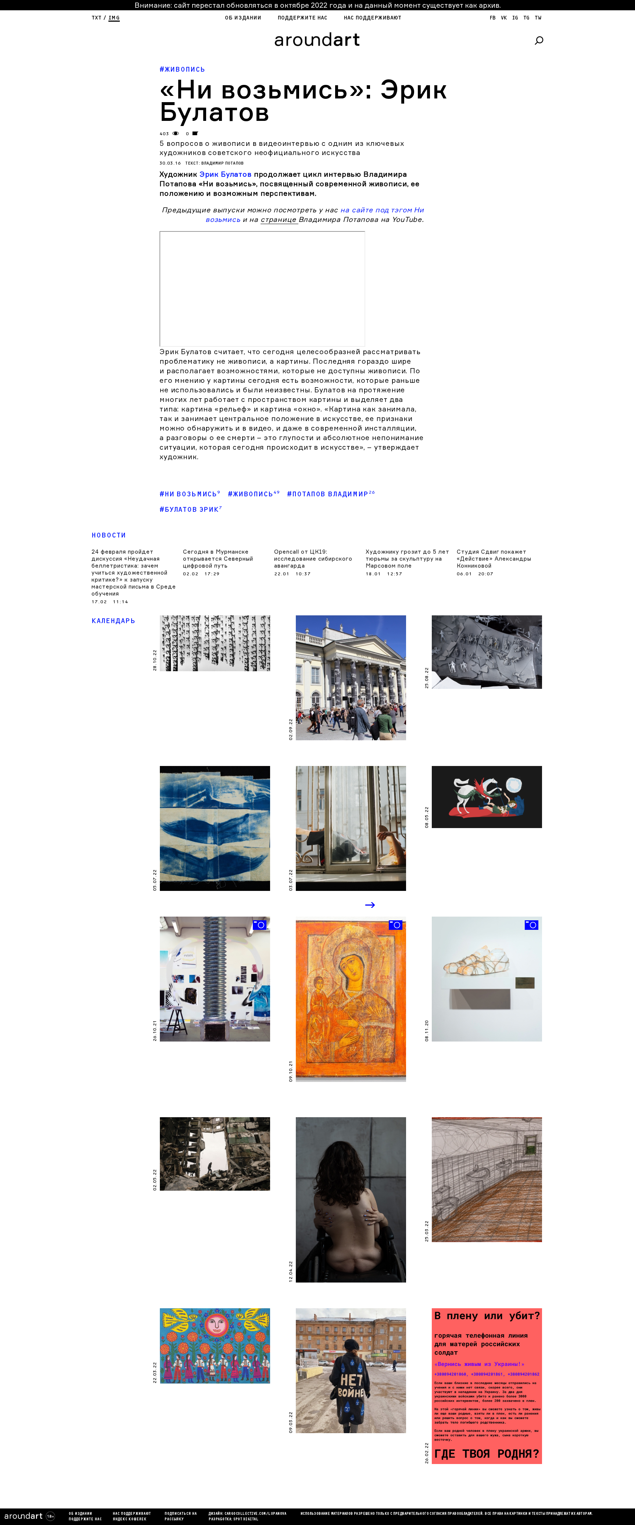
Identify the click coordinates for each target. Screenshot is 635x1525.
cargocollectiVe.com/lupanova (255, 1514)
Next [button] (370, 905)
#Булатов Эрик (190, 509)
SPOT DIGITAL (245, 1519)
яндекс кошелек (130, 1519)
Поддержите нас (302, 18)
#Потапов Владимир (331, 493)
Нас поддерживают (372, 18)
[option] (215, 979)
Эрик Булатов (226, 174)
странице (279, 219)
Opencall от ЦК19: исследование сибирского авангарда (313, 558)
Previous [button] (339, 905)
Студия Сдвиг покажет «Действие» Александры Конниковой (494, 558)
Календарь (114, 621)
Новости (109, 535)
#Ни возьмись (189, 493)
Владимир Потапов (222, 163)
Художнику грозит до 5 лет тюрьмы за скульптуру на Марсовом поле (407, 558)
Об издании (243, 18)
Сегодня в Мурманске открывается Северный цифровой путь (218, 558)
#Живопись (182, 69)
